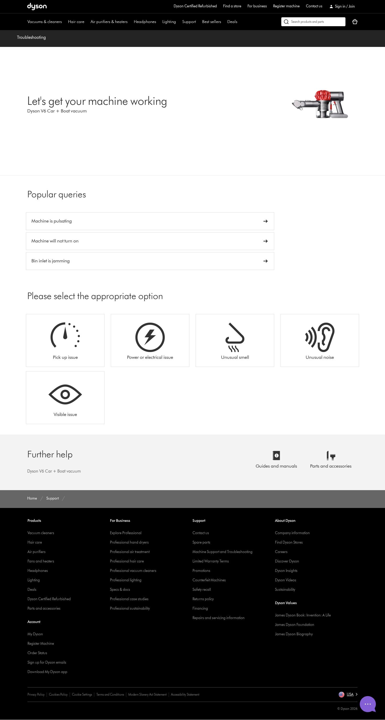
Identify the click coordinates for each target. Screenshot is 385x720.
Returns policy (203, 599)
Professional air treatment (130, 552)
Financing (200, 608)
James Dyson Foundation (294, 624)
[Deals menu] (240, 21)
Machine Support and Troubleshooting (222, 552)
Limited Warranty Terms (210, 561)
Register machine (286, 6)
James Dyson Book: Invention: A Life (303, 615)
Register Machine (41, 643)
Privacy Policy (36, 694)
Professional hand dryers (129, 542)
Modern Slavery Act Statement (147, 694)
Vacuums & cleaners (45, 21)
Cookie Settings (82, 694)
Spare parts (201, 542)
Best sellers (211, 21)
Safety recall (201, 589)
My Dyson (35, 634)
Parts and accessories (44, 608)
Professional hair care (127, 561)
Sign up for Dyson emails (47, 662)
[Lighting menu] (178, 21)
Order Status (37, 653)
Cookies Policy (58, 694)
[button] (348, 694)
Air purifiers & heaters (109, 21)
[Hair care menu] (87, 21)
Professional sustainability (130, 608)
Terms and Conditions (110, 694)
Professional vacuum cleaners (133, 571)
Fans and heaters (41, 561)
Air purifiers (37, 552)
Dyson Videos (285, 580)
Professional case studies (129, 599)
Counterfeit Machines (209, 580)
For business (257, 6)
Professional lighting (125, 580)
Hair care (76, 21)
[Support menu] (198, 21)
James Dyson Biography (294, 634)
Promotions (201, 571)
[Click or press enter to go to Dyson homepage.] (37, 6)
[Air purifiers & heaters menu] (130, 21)
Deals (232, 21)
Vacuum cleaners (41, 533)
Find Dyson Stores (289, 542)
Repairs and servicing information (218, 618)
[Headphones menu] (158, 21)
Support (189, 21)
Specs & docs (120, 589)
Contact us (314, 6)
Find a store (232, 6)
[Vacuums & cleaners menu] (64, 21)
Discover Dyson (287, 561)
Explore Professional (125, 533)
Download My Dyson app (47, 672)
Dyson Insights (286, 571)
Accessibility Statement (185, 694)
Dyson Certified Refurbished (195, 6)
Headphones (145, 21)
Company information (292, 533)
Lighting (169, 21)
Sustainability (285, 589)
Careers (281, 552)
